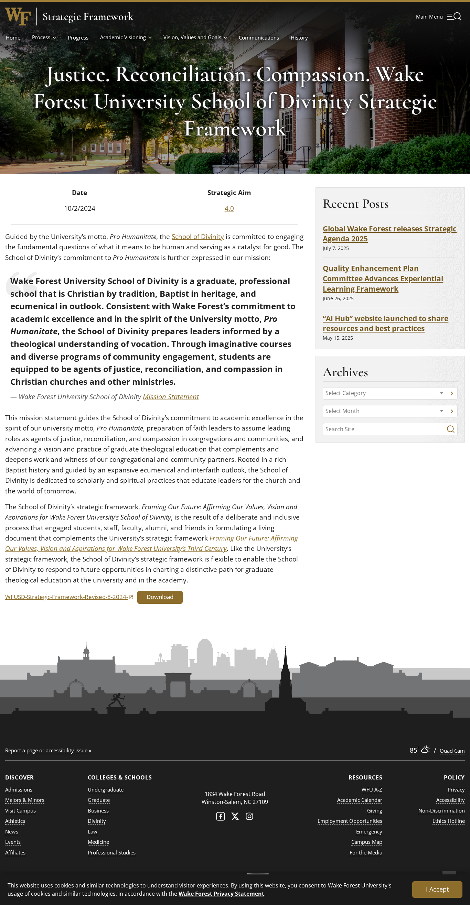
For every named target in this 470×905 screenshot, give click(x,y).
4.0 (229, 208)
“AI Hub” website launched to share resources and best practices (385, 323)
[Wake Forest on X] (235, 818)
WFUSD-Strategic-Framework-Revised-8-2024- (69, 597)
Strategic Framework (87, 16)
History (299, 37)
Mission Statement (171, 396)
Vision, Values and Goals (192, 37)
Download (160, 597)
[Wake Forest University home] (18, 16)
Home (13, 37)
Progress (78, 37)
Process (41, 37)
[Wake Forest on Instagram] (249, 818)
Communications (259, 37)
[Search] (450, 429)
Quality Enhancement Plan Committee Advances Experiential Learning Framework (383, 278)
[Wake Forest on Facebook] (220, 818)
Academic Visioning (123, 37)
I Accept (437, 889)
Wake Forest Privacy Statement (221, 893)
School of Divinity (198, 236)
